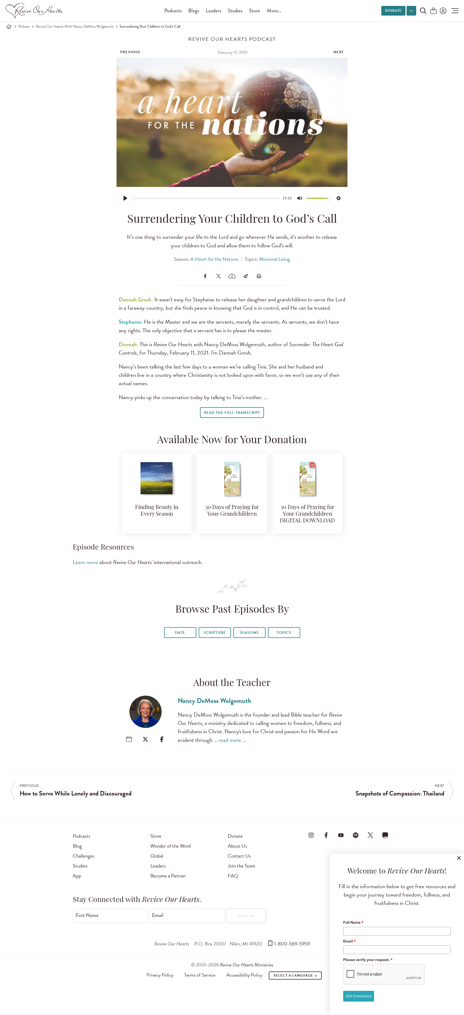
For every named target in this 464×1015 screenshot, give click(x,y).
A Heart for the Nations (214, 259)
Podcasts (173, 10)
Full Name (353, 922)
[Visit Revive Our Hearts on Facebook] (326, 835)
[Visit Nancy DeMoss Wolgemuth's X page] (145, 739)
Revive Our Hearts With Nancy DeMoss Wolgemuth (75, 26)
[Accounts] (442, 11)
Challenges (84, 856)
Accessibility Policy (244, 974)
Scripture (215, 632)
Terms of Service (199, 974)
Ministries (246, 964)
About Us (237, 846)
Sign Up (246, 916)
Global (156, 856)
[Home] (8, 26)
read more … (232, 740)
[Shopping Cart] (433, 11)
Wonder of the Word (170, 846)
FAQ (233, 876)
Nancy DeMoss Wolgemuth (214, 701)
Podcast (24, 26)
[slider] (206, 198)
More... (274, 10)
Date (180, 632)
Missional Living (274, 259)
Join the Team (241, 866)
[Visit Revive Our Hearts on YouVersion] (385, 835)
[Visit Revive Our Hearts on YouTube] (341, 835)
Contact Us (239, 856)
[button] (453, 11)
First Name (87, 915)
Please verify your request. (368, 959)
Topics (284, 632)
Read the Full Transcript (232, 413)
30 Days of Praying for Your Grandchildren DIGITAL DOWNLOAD (307, 514)
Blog (77, 846)
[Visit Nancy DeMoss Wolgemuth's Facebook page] (162, 739)
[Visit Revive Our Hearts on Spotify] (355, 835)
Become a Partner (168, 876)
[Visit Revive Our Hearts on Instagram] (311, 835)
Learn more (85, 562)
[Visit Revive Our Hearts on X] (370, 835)
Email (157, 915)
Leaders (213, 10)
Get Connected (358, 996)
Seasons (249, 632)
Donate (393, 10)
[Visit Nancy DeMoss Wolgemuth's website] (129, 739)
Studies (235, 10)
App (77, 876)
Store (254, 10)
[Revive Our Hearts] (35, 11)
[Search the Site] (423, 10)
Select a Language (294, 975)
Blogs (193, 10)
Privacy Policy (160, 974)
